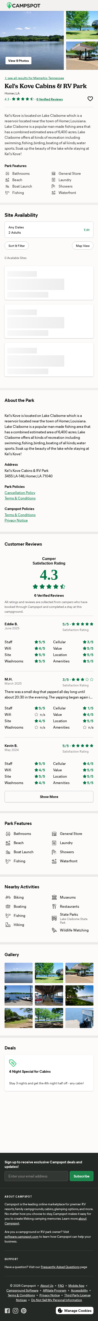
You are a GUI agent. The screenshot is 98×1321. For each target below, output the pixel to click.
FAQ (61, 1285)
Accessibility (79, 1290)
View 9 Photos (18, 60)
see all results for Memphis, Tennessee (35, 78)
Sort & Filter (16, 245)
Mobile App (76, 1285)
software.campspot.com (22, 1236)
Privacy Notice (16, 520)
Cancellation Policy (20, 492)
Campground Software (22, 1290)
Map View (83, 245)
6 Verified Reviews (49, 99)
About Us (46, 1285)
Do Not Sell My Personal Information (56, 1300)
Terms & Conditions (20, 498)
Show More (49, 796)
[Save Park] (90, 99)
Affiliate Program (54, 1290)
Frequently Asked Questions (60, 1267)
